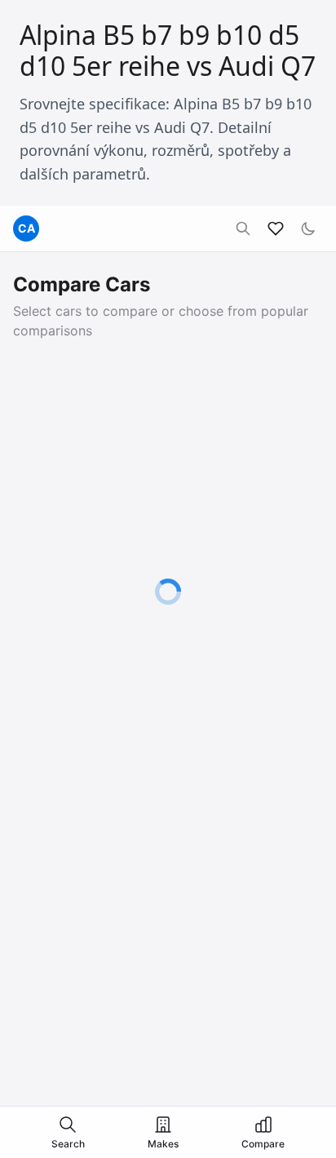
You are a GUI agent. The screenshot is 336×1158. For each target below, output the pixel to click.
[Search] (243, 228)
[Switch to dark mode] (308, 228)
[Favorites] (275, 228)
